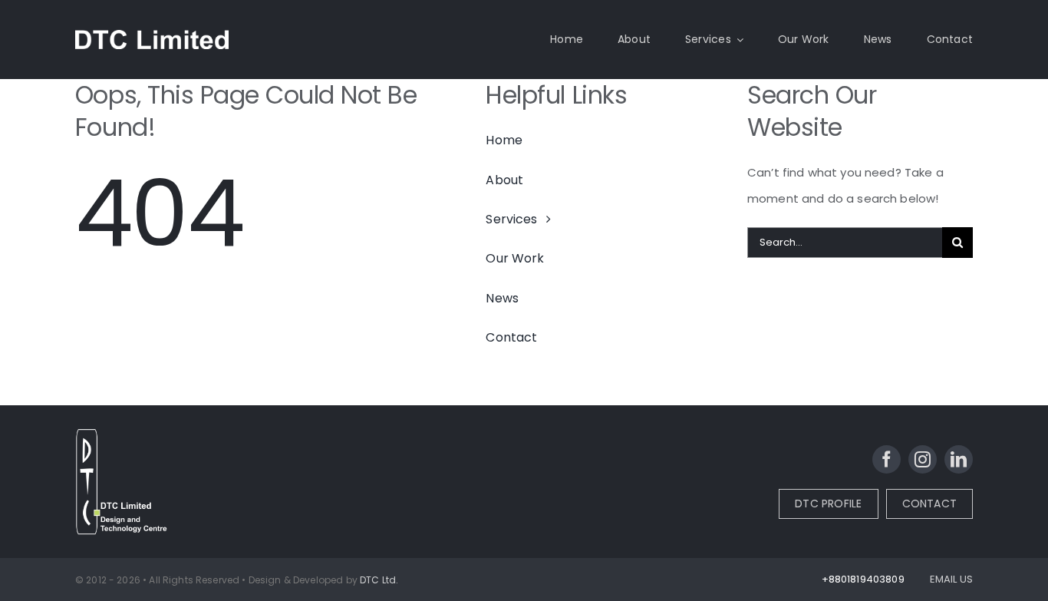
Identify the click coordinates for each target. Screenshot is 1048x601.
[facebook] (886, 459)
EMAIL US (951, 579)
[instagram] (922, 459)
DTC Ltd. (379, 579)
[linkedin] (958, 459)
